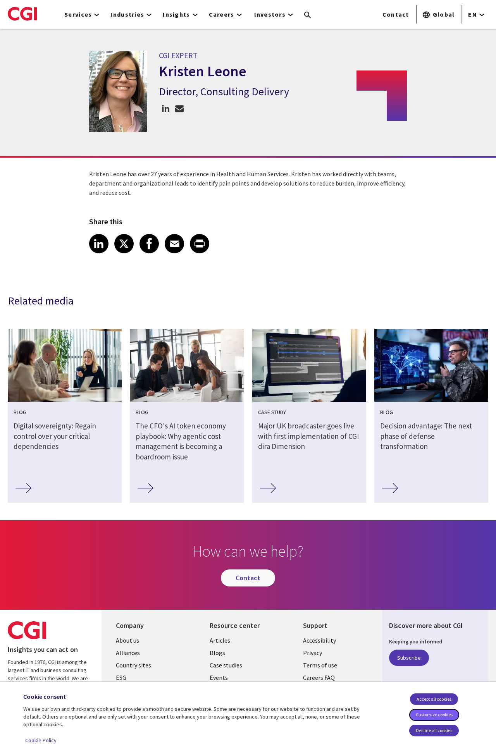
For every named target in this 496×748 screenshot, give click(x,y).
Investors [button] (270, 14)
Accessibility (319, 640)
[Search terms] (307, 15)
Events (219, 677)
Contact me (179, 108)
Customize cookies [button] (434, 714)
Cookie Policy (41, 740)
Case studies (226, 665)
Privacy (312, 653)
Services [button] (78, 14)
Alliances (128, 653)
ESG (121, 677)
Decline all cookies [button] (434, 730)
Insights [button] (176, 14)
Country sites (133, 665)
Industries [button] (127, 14)
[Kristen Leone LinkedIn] (165, 108)
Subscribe (409, 657)
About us (127, 640)
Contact (395, 14)
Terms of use (320, 665)
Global (444, 14)
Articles (220, 640)
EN (472, 14)
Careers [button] (221, 14)
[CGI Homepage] (22, 13)
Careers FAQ (319, 677)
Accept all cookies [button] (434, 699)
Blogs (217, 653)
